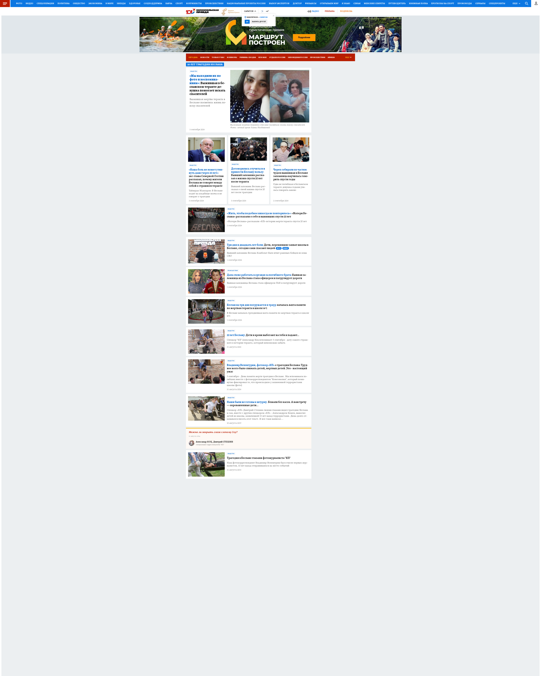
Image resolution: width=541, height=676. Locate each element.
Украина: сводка (248, 57)
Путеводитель (397, 3)
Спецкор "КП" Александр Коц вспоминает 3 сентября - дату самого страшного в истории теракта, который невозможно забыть (267, 341)
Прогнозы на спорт (442, 3)
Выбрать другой (259, 22)
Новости (204, 57)
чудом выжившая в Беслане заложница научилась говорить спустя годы (290, 174)
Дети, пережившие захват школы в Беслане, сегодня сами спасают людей (267, 246)
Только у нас (218, 57)
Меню (5, 3)
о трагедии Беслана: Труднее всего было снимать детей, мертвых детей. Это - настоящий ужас (267, 368)
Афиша (331, 57)
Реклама (329, 11)
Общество (79, 3)
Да (247, 22)
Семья (357, 3)
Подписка (346, 11)
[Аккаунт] (536, 3)
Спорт (179, 3)
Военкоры (232, 57)
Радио (315, 11)
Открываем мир (329, 3)
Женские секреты (374, 3)
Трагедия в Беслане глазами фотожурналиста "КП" (259, 458)
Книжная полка (418, 3)
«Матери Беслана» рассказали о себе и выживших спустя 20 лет (267, 215)
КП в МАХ (262, 57)
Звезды (121, 3)
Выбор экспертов (279, 3)
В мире (109, 3)
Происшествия (214, 3)
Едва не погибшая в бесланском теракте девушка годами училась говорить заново (290, 187)
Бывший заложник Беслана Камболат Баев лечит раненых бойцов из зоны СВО (267, 254)
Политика (63, 3)
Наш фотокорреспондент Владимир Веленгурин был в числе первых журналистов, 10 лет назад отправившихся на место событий (267, 464)
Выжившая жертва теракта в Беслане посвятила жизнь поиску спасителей (207, 102)
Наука (168, 3)
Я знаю (346, 3)
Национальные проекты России (246, 3)
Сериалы (480, 3)
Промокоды (464, 3)
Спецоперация (45, 3)
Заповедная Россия (298, 57)
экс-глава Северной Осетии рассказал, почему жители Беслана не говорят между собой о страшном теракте (206, 177)
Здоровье (134, 3)
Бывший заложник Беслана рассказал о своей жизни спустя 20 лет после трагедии (248, 189)
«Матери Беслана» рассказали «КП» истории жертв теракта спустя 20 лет (267, 221)
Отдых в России (277, 57)
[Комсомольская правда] (202, 11)
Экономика (95, 3)
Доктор (297, 3)
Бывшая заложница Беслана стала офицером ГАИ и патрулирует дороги (266, 282)
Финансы (310, 3)
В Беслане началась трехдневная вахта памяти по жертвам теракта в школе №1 (268, 314)
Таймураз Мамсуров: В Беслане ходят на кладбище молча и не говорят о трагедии (206, 193)
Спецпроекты (497, 3)
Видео (29, 3)
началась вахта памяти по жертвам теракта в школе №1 (266, 306)
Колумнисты (194, 3)
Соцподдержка (153, 3)
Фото (19, 3)
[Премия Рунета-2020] (229, 11)
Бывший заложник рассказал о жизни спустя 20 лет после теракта (248, 175)
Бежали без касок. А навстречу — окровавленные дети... (266, 403)
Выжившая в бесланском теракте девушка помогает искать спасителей (207, 85)
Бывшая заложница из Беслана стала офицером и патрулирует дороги (266, 276)
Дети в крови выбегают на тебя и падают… (263, 335)
